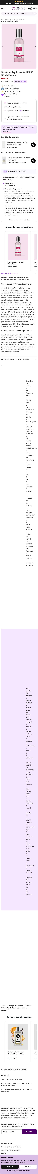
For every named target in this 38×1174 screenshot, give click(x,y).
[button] (3, 251)
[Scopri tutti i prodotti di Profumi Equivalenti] (2, 8)
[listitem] (18, 250)
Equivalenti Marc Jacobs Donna (15, 19)
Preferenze (28, 1166)
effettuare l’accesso (12, 1089)
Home (3, 19)
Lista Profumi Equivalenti (8, 1147)
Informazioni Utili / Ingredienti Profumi (15, 359)
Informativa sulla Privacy (23, 1170)
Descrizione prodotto (9, 273)
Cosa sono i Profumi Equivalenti (10, 1150)
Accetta (10, 1166)
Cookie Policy (11, 1170)
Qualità (3, 1153)
